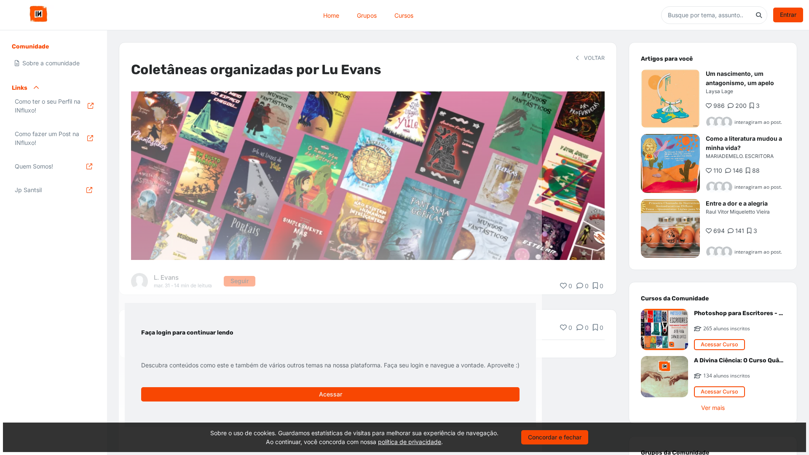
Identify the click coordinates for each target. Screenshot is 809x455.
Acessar (330, 394)
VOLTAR (593, 58)
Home (331, 15)
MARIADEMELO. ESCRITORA (740, 156)
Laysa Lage (719, 91)
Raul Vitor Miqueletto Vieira (738, 212)
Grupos (367, 15)
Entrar (788, 14)
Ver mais (713, 407)
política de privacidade (409, 441)
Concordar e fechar (554, 437)
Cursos (403, 15)
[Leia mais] (670, 98)
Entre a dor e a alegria (737, 203)
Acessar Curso (719, 344)
